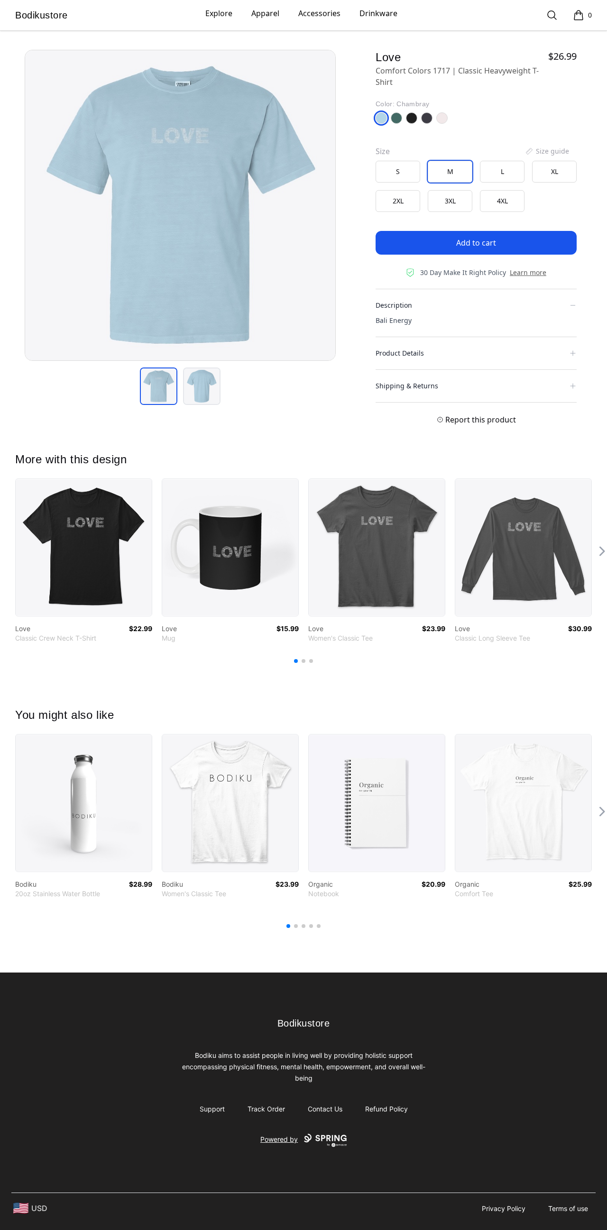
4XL (502, 200)
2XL (398, 200)
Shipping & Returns (407, 385)
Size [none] (383, 151)
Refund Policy (386, 1109)
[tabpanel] (180, 205)
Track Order (266, 1109)
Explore (218, 13)
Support (212, 1109)
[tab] (158, 386)
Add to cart (476, 243)
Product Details (400, 353)
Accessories (319, 13)
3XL (450, 200)
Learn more (528, 272)
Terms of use (568, 1208)
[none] (546, 151)
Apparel (265, 13)
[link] (84, 547)
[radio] (398, 172)
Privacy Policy (503, 1208)
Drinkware (378, 13)
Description (394, 305)
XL (554, 171)
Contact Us (325, 1109)
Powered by (279, 1139)
